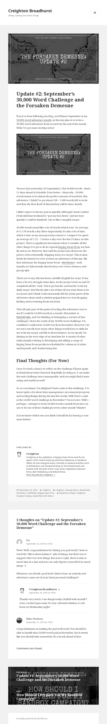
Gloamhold (85, 490)
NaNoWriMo (23, 317)
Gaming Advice (72, 490)
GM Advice (21, 493)
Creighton (46, 490)
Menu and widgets (95, 16)
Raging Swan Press (69, 247)
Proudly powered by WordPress (31, 718)
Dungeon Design (24, 496)
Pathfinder (31, 493)
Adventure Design (67, 493)
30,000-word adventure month (33, 120)
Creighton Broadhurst (30, 10)
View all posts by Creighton (39, 474)
